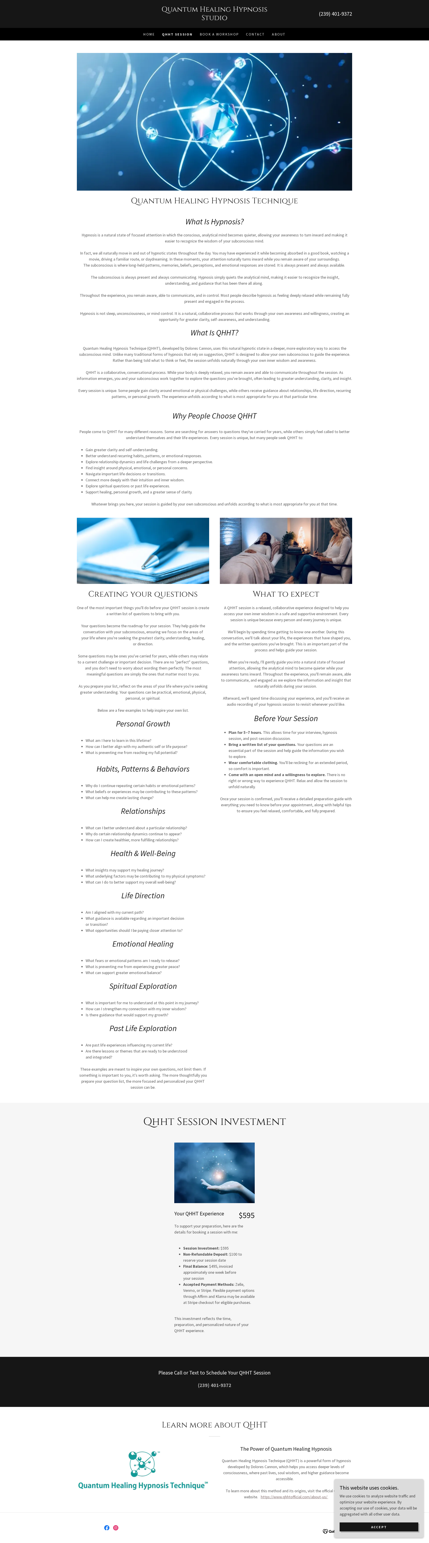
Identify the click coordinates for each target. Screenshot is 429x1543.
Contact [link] (255, 34)
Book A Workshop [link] (219, 34)
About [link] (279, 34)
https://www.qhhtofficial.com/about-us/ (294, 1496)
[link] (215, 18)
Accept (379, 1527)
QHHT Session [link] (177, 34)
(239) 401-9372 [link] (335, 13)
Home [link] (149, 34)
